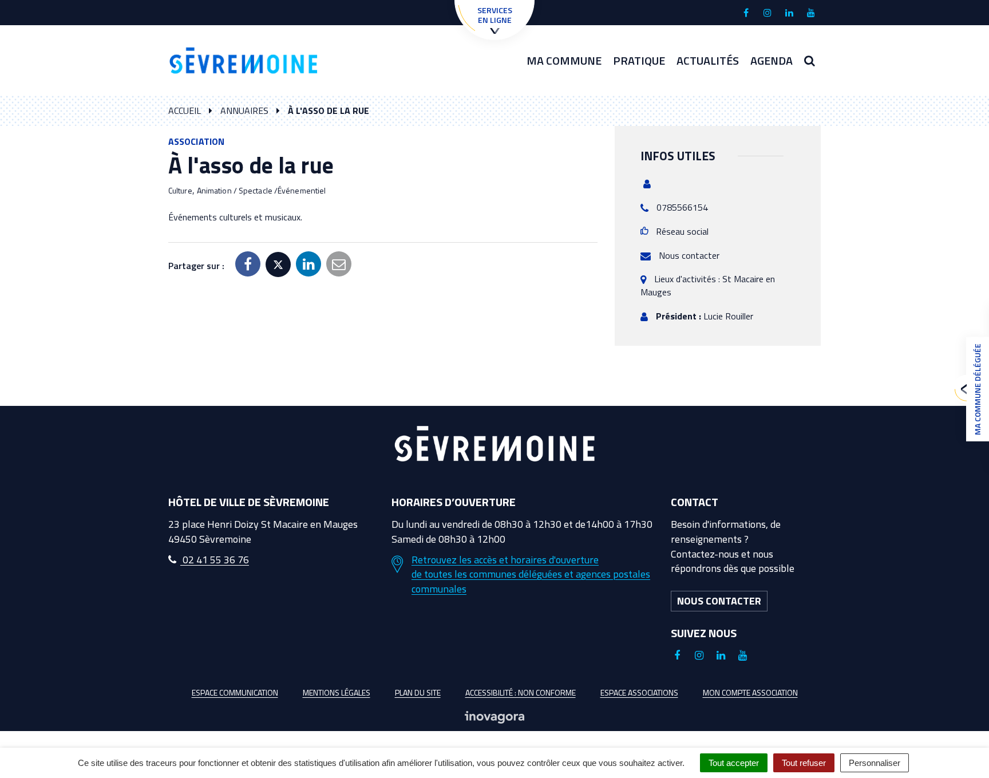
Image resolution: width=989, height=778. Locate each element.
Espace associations (639, 692)
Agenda (771, 60)
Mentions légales (336, 692)
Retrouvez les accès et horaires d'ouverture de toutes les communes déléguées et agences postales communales (531, 574)
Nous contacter (689, 255)
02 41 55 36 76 (214, 559)
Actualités (708, 60)
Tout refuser (804, 763)
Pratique (639, 60)
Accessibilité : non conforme (520, 692)
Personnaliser (874, 763)
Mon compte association (750, 692)
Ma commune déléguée (977, 389)
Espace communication (235, 692)
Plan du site (418, 692)
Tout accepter (734, 763)
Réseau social (682, 231)
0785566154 (682, 207)
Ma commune (564, 60)
